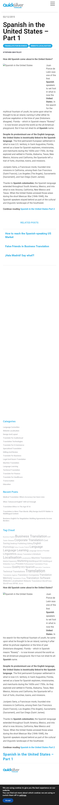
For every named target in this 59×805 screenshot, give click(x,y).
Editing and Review (10, 452)
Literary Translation (24, 554)
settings (22, 795)
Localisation (12, 557)
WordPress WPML (10, 583)
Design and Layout (10, 434)
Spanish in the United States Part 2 (37, 209)
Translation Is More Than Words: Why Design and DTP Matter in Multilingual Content (28, 512)
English (37, 543)
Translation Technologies (13, 441)
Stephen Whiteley (12, 52)
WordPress (47, 581)
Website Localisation (11, 431)
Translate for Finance (11, 474)
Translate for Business (12, 456)
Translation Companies (28, 575)
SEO (23, 567)
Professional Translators (33, 564)
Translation (35, 571)
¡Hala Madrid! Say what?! (19, 255)
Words (21, 584)
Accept (8, 800)
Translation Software (38, 578)
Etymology (8, 547)
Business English (9, 537)
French (26, 547)
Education (7, 484)
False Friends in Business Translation (27, 246)
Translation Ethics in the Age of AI (17, 507)
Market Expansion (10, 561)
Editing (30, 543)
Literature (36, 554)
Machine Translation (11, 463)
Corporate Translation (28, 540)
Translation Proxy (19, 578)
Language (36, 546)
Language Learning (10, 466)
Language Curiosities (11, 427)
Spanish (30, 567)
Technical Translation (11, 470)
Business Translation (31, 536)
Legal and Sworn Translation (14, 459)
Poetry (13, 564)
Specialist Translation (42, 567)
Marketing (22, 561)
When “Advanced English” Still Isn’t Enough (19, 502)
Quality (16, 567)
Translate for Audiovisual (13, 438)
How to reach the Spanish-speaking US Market (28, 235)
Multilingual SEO (36, 561)
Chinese (11, 540)
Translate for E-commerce (13, 445)
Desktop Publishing (18, 543)
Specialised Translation (12, 448)
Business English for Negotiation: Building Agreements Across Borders (27, 519)
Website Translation (33, 581)
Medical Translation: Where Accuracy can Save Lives (24, 497)
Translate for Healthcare (13, 477)
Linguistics (9, 553)
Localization (26, 558)
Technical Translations (14, 571)
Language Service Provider (39, 551)
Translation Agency (10, 575)
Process (19, 563)
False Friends (19, 547)
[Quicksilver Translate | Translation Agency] (13, 7)
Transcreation (8, 481)
